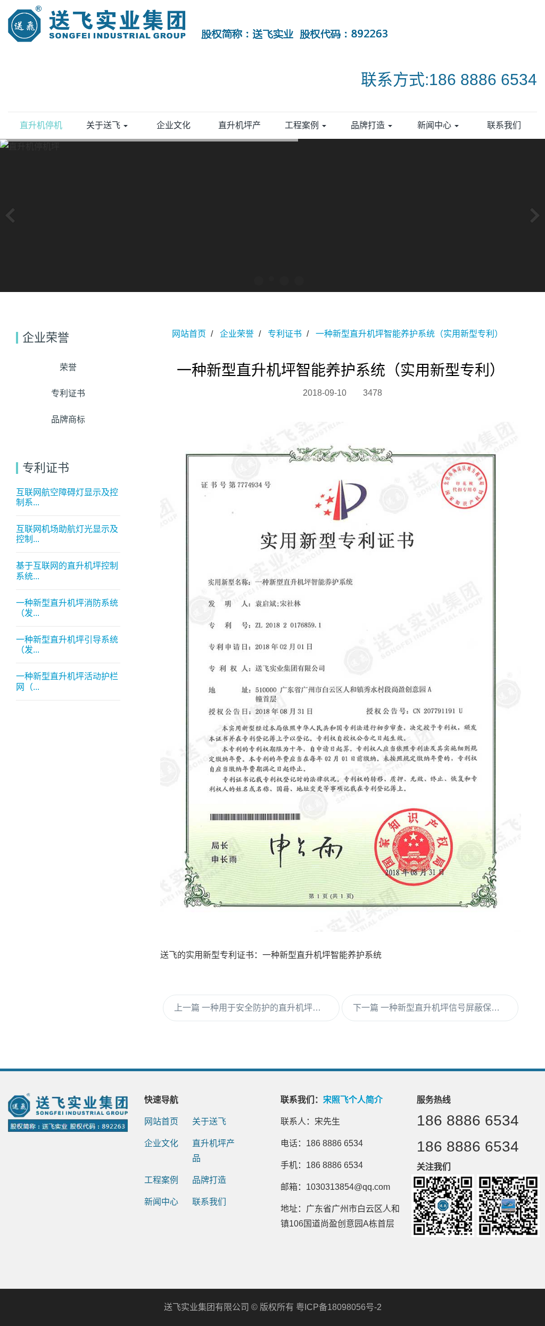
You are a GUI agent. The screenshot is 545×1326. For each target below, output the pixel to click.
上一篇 (257, 1007)
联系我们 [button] (504, 125)
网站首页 (189, 333)
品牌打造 (209, 1180)
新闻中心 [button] (435, 125)
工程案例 (161, 1180)
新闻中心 (161, 1201)
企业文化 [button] (173, 125)
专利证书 (285, 333)
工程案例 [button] (303, 125)
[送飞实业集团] (205, 26)
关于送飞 (209, 1121)
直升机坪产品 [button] (239, 130)
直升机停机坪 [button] (41, 130)
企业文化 (161, 1143)
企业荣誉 (237, 333)
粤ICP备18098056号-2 (339, 1307)
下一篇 (435, 1007)
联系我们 (209, 1201)
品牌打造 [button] (369, 125)
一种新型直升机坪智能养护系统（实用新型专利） (409, 333)
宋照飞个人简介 (353, 1099)
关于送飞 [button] (104, 125)
